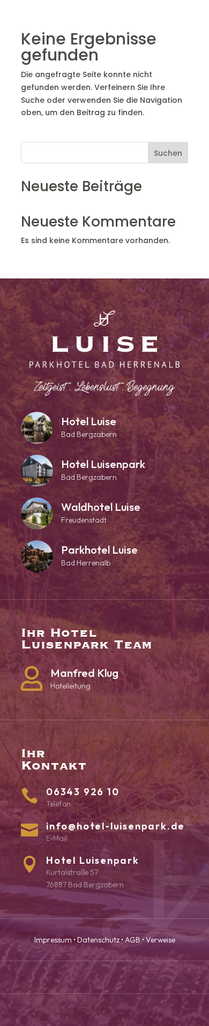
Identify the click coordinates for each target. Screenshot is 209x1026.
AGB (132, 940)
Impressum (53, 940)
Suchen (168, 153)
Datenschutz (98, 940)
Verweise (160, 940)
